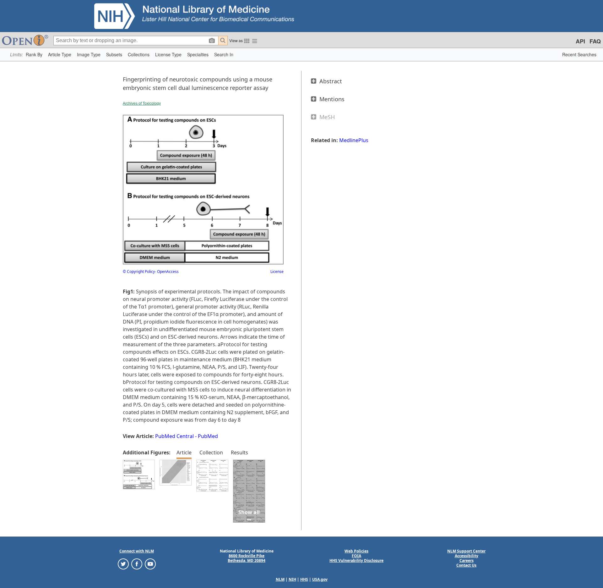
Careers (466, 560)
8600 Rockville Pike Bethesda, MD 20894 (246, 558)
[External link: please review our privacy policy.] (123, 563)
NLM (280, 579)
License (277, 271)
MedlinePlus (353, 140)
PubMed (208, 436)
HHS (304, 579)
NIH (292, 579)
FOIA (356, 555)
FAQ (595, 41)
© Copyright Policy (139, 271)
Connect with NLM (136, 551)
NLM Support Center (466, 551)
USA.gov (320, 579)
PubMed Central (174, 436)
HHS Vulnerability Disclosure (356, 560)
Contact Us (466, 565)
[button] (34, 54)
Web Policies (356, 551)
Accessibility (466, 555)
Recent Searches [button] (579, 54)
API (580, 41)
